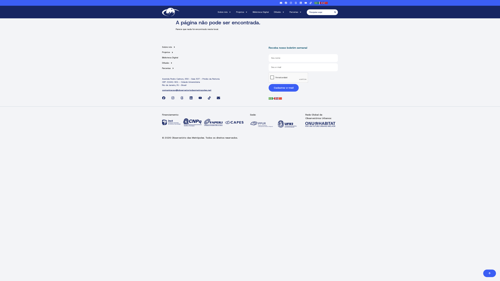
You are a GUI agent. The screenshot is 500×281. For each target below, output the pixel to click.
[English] (323, 2)
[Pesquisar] (336, 12)
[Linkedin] (301, 3)
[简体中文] (326, 2)
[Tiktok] (311, 3)
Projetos (240, 12)
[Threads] (296, 3)
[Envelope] (281, 3)
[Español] (319, 2)
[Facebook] (286, 3)
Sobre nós (223, 12)
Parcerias (294, 12)
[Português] (316, 2)
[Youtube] (306, 3)
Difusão (277, 12)
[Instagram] (291, 3)
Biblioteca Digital (261, 12)
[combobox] (320, 12)
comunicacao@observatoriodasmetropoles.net (186, 90)
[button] (489, 273)
